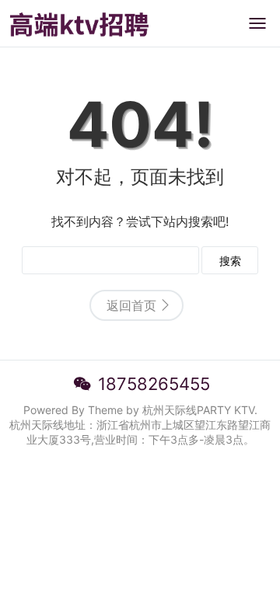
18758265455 (154, 384)
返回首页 (131, 305)
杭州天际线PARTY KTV (198, 409)
